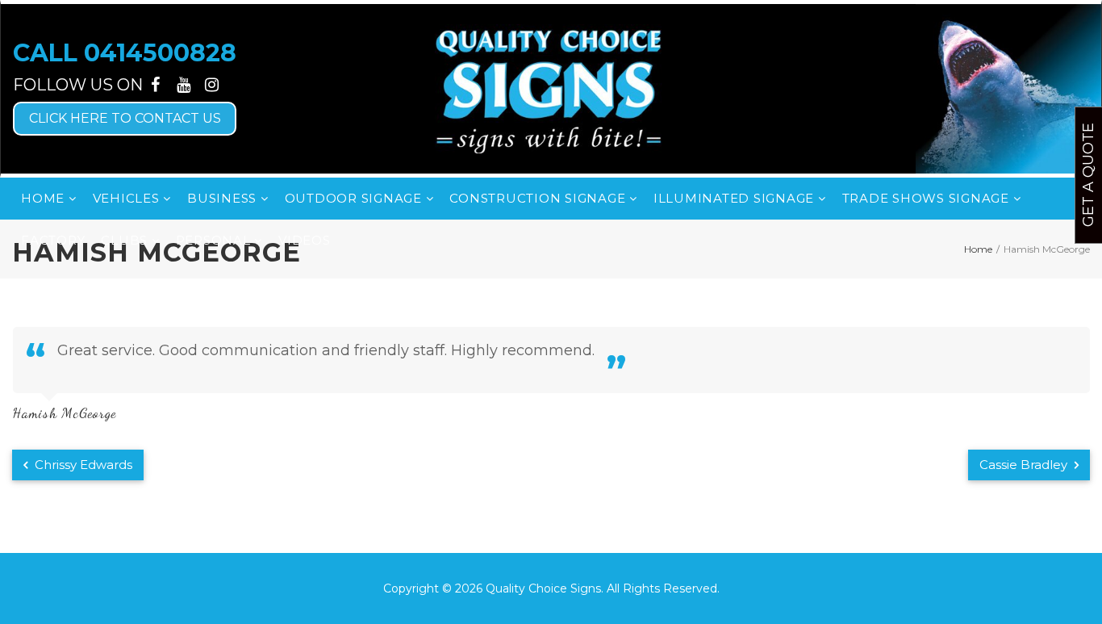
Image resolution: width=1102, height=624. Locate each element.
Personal (215, 240)
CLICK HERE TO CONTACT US (125, 118)
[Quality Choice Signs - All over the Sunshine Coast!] (551, 89)
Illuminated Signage (735, 198)
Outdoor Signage (355, 198)
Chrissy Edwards (81, 464)
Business (224, 198)
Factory (53, 240)
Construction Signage (539, 198)
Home (45, 198)
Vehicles (128, 198)
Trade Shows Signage (927, 198)
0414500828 (160, 53)
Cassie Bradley (1025, 464)
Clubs (126, 240)
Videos (304, 240)
